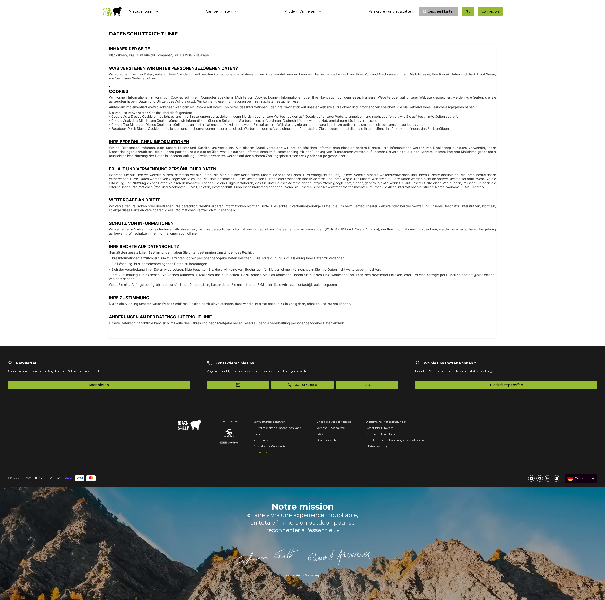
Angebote (260, 452)
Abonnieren (98, 385)
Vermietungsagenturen (269, 421)
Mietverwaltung (377, 446)
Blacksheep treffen (506, 385)
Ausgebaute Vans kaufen (270, 446)
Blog (257, 434)
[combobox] (567, 478)
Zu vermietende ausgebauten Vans (277, 428)
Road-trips (261, 440)
